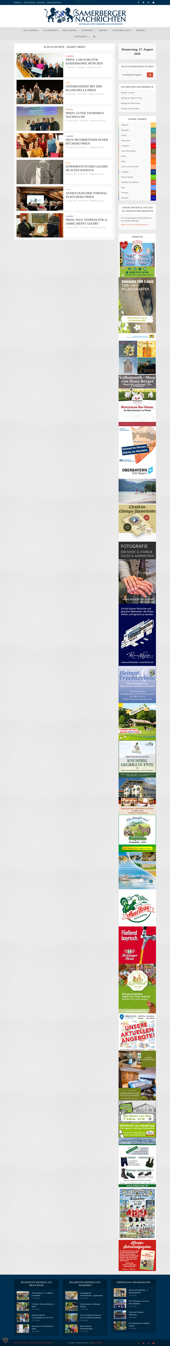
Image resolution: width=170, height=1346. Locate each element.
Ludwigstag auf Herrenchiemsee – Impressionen (91, 1294)
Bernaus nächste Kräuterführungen (86, 1327)
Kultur (68, 83)
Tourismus (87, 30)
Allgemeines (50, 30)
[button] (5, 1340)
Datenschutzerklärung (44, 1343)
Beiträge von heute (127, 93)
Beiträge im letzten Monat (130, 109)
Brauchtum (69, 30)
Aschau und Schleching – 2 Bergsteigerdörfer (138, 1291)
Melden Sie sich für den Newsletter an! (135, 225)
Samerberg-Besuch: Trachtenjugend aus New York (42, 1316)
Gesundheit (70, 56)
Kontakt (25, 1343)
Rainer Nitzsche (97, 1343)
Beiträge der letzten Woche (130, 103)
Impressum (17, 1343)
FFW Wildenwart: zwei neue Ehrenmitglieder (139, 1302)
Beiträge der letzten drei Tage (131, 98)
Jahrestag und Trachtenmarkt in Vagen (43, 1327)
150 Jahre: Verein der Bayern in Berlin (43, 1305)
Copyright (32, 1343)
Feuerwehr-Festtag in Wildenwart (136, 1313)
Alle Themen (30, 30)
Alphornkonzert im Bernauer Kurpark (90, 1305)
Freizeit (140, 30)
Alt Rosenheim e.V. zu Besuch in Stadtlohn (42, 1294)
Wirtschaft (81, 36)
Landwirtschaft (121, 30)
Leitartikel (69, 136)
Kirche (102, 30)
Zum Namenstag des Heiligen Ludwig (139, 1324)
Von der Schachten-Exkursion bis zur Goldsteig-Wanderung (90, 1316)
